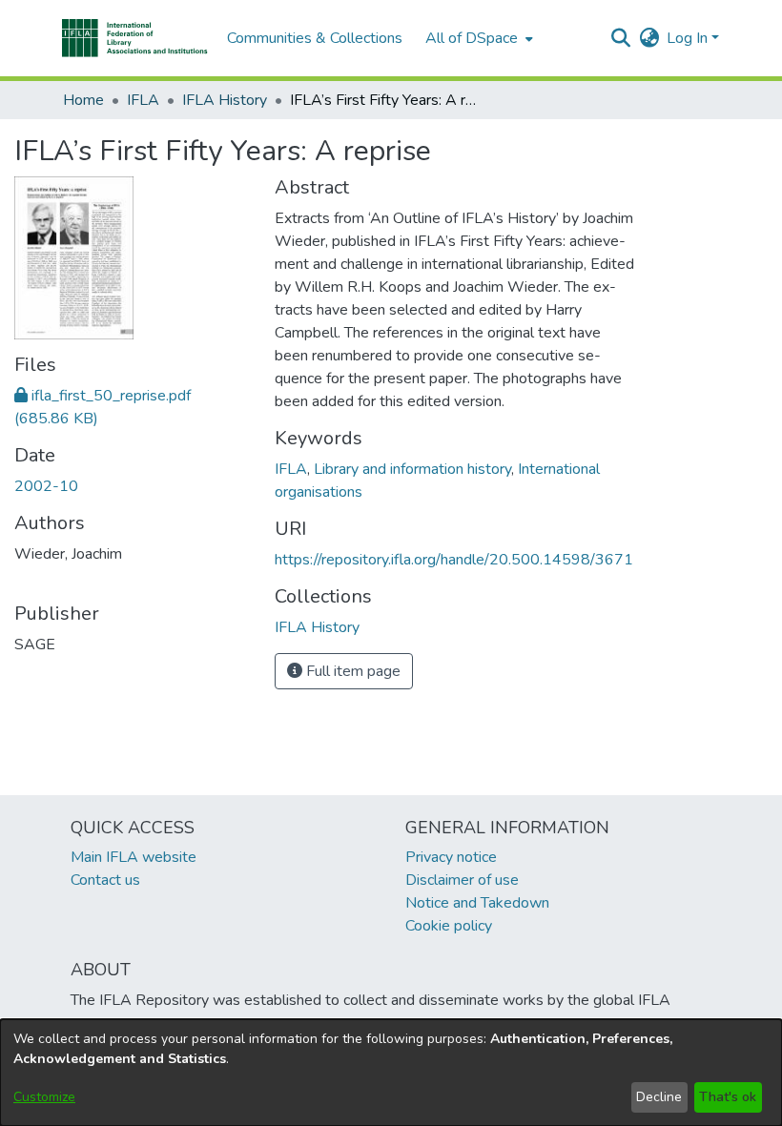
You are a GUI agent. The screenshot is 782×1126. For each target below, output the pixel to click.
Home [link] (83, 100)
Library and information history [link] (412, 469)
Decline (659, 1097)
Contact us (105, 880)
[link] (317, 627)
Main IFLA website (133, 857)
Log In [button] (689, 38)
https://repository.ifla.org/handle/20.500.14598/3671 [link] (454, 559)
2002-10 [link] (46, 486)
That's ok (727, 1097)
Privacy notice (451, 857)
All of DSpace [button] (471, 38)
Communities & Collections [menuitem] (314, 38)
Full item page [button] (351, 671)
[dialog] (391, 1072)
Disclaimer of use (462, 880)
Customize (44, 1097)
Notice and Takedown (477, 902)
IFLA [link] (143, 100)
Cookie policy (448, 925)
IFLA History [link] (224, 100)
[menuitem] (477, 38)
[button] (135, 38)
